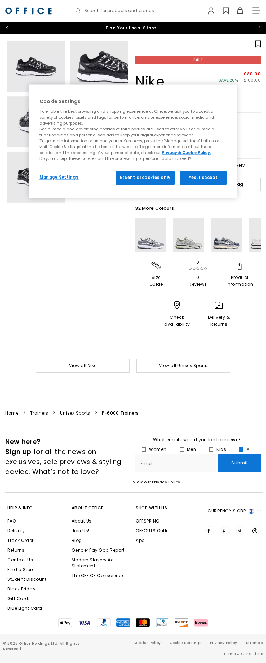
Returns (16, 550)
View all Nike (83, 366)
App (140, 540)
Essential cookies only (145, 177)
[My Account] (207, 10)
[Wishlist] (222, 10)
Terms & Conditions (243, 653)
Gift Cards (19, 598)
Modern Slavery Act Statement (93, 563)
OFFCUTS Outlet (153, 531)
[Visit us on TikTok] (256, 530)
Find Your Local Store (131, 28)
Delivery (16, 531)
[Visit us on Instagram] (240, 530)
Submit (239, 463)
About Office (88, 508)
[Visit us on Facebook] (209, 530)
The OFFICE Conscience (98, 576)
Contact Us (20, 560)
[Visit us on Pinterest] (225, 530)
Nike (150, 81)
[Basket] (236, 10)
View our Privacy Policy (156, 482)
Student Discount (26, 579)
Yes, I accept (203, 177)
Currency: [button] (226, 511)
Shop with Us (151, 508)
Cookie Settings (186, 642)
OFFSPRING (148, 521)
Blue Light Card (24, 608)
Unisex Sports (75, 413)
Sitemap (254, 642)
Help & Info (20, 508)
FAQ (11, 521)
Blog (77, 540)
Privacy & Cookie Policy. (186, 153)
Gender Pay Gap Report (98, 550)
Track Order (20, 540)
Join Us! (80, 531)
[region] (133, 141)
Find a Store (20, 569)
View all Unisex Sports (183, 366)
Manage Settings (59, 177)
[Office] (29, 11)
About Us (82, 521)
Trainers (39, 413)
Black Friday (21, 589)
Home (11, 413)
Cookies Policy (147, 642)
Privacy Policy (223, 642)
